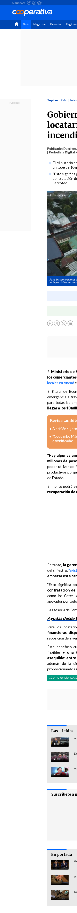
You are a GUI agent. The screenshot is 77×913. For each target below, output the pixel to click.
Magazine (39, 24)
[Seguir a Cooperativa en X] (34, 2)
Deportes (56, 24)
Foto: (53, 195)
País (26, 24)
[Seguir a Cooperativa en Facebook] (29, 2)
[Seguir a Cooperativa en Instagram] (39, 2)
